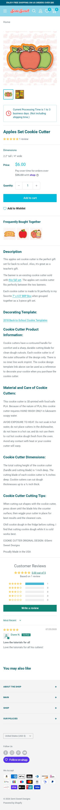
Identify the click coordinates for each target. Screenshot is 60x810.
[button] (11, 139)
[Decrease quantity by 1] (18, 185)
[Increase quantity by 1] (36, 185)
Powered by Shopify (12, 803)
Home (6, 22)
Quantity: (8, 185)
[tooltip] (9, 234)
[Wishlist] (47, 11)
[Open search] (34, 11)
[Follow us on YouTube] (24, 752)
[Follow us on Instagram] (12, 752)
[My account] (40, 11)
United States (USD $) (15, 736)
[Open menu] (5, 11)
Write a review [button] (30, 608)
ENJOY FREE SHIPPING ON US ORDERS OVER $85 (30, 2)
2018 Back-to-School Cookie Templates (25, 320)
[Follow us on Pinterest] (18, 752)
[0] (54, 11)
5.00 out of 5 (39, 572)
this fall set (15, 280)
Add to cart (30, 198)
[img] (10, 629)
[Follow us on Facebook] (5, 752)
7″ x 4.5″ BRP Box (21, 296)
